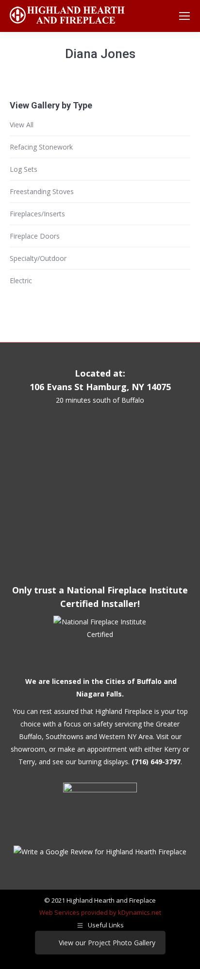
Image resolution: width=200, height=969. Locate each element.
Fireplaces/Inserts (37, 213)
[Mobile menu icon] (184, 16)
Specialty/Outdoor (38, 258)
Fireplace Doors (35, 236)
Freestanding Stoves (42, 191)
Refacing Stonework (41, 146)
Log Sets (23, 169)
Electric (21, 280)
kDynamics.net (139, 912)
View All (21, 124)
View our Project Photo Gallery (107, 942)
